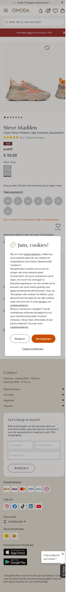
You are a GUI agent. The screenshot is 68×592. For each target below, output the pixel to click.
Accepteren (43, 338)
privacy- (43, 301)
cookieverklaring (19, 305)
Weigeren (19, 338)
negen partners (32, 254)
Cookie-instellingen (32, 348)
